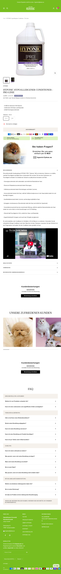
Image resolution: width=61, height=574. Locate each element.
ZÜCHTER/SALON (27, 531)
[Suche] (7, 8)
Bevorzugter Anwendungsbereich (14, 272)
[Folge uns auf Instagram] (10, 535)
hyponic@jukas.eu (10, 531)
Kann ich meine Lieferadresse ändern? (15, 450)
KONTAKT (25, 528)
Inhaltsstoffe (7, 263)
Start (4, 18)
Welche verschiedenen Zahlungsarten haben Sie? (18, 483)
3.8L (12, 118)
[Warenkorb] (57, 8)
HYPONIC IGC (26, 534)
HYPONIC (5, 86)
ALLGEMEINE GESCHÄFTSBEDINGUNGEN (49, 519)
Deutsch (19, 559)
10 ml (6, 118)
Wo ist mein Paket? (10, 467)
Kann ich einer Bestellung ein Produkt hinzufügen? (19, 434)
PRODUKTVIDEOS (27, 519)
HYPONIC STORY (27, 525)
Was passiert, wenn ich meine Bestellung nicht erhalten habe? (22, 472)
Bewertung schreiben (30, 295)
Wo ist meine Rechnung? (12, 489)
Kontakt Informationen (47, 524)
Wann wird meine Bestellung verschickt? (16, 461)
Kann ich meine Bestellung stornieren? (16, 428)
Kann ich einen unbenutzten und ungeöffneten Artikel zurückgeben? (24, 406)
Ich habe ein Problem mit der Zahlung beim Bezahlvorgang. (21, 494)
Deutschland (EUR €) (9, 559)
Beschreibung (7, 170)
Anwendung (6, 267)
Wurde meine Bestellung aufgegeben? (15, 423)
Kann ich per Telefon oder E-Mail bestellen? (17, 439)
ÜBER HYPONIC (27, 522)
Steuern (18, 98)
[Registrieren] (26, 552)
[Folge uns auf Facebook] (5, 535)
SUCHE (24, 516)
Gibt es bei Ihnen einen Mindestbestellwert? (17, 418)
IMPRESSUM (45, 527)
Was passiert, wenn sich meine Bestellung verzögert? (20, 456)
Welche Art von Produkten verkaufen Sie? (16, 401)
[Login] (53, 8)
